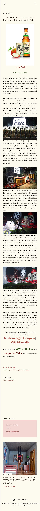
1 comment (11, 486)
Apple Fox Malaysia (23, 370)
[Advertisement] (20, 399)
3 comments (15, 431)
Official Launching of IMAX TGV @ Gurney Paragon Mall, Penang (19, 480)
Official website (20, 342)
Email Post (11, 367)
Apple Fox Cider (12, 370)
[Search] (35, 3)
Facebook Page (12, 338)
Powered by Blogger (22, 499)
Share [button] (5, 367)
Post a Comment (9, 380)
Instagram (29, 338)
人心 (8, 428)
